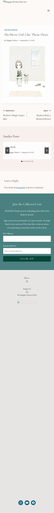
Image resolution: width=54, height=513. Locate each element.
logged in (20, 187)
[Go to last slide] (7, 150)
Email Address (9, 245)
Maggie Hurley (11, 40)
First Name (8, 233)
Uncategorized (11, 30)
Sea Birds (11, 147)
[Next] (47, 150)
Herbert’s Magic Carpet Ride (14, 115)
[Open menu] (48, 11)
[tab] (21, 161)
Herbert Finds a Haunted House (43, 115)
